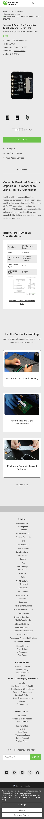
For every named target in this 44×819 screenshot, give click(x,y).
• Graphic (22, 559)
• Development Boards (22, 606)
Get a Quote (10, 149)
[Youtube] (14, 773)
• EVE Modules (23, 548)
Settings (22, 804)
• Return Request (22, 738)
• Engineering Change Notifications (23, 638)
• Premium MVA (22, 533)
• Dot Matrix (23, 588)
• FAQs (22, 701)
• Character (22, 555)
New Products (22, 523)
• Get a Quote (22, 732)
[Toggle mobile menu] (39, 3)
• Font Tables (22, 655)
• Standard (23, 530)
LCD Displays (22, 552)
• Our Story (22, 683)
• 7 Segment (23, 584)
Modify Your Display (14, 153)
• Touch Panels (23, 613)
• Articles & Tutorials (22, 667)
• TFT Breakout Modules (23, 610)
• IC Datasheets (22, 652)
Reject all (22, 810)
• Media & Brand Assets (22, 719)
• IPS (23, 541)
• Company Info (22, 704)
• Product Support (22, 741)
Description (22, 170)
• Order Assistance (22, 735)
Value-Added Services (15, 158)
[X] (30, 773)
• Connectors (22, 602)
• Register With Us (22, 726)
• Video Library (22, 670)
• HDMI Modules (23, 545)
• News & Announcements (22, 698)
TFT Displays (22, 527)
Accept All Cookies (22, 815)
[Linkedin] (22, 773)
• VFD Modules (23, 591)
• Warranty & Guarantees (22, 692)
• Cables (22, 598)
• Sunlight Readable (23, 537)
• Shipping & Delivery (22, 695)
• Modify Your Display (23, 620)
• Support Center (22, 646)
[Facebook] (7, 773)
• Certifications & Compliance (22, 689)
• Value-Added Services (23, 624)
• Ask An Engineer (22, 673)
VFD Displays (22, 581)
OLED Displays (22, 567)
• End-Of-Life (22, 634)
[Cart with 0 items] (33, 3)
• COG (22, 563)
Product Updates (22, 628)
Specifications (19, 51)
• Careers (22, 716)
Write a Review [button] (32, 31)
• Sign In (22, 729)
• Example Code (22, 649)
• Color (22, 577)
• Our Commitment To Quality (22, 686)
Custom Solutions (22, 617)
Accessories (22, 595)
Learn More (23, 485)
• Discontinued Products (23, 631)
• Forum (22, 676)
